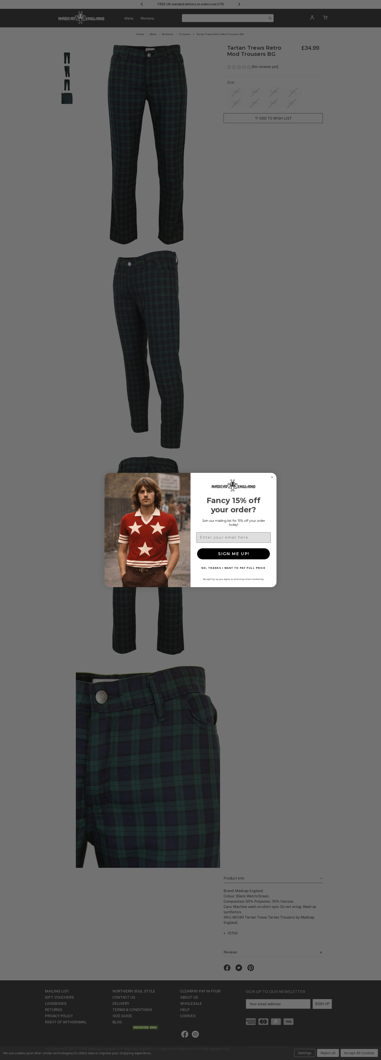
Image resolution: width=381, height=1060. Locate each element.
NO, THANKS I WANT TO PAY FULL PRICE (233, 568)
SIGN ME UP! (233, 553)
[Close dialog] (272, 477)
